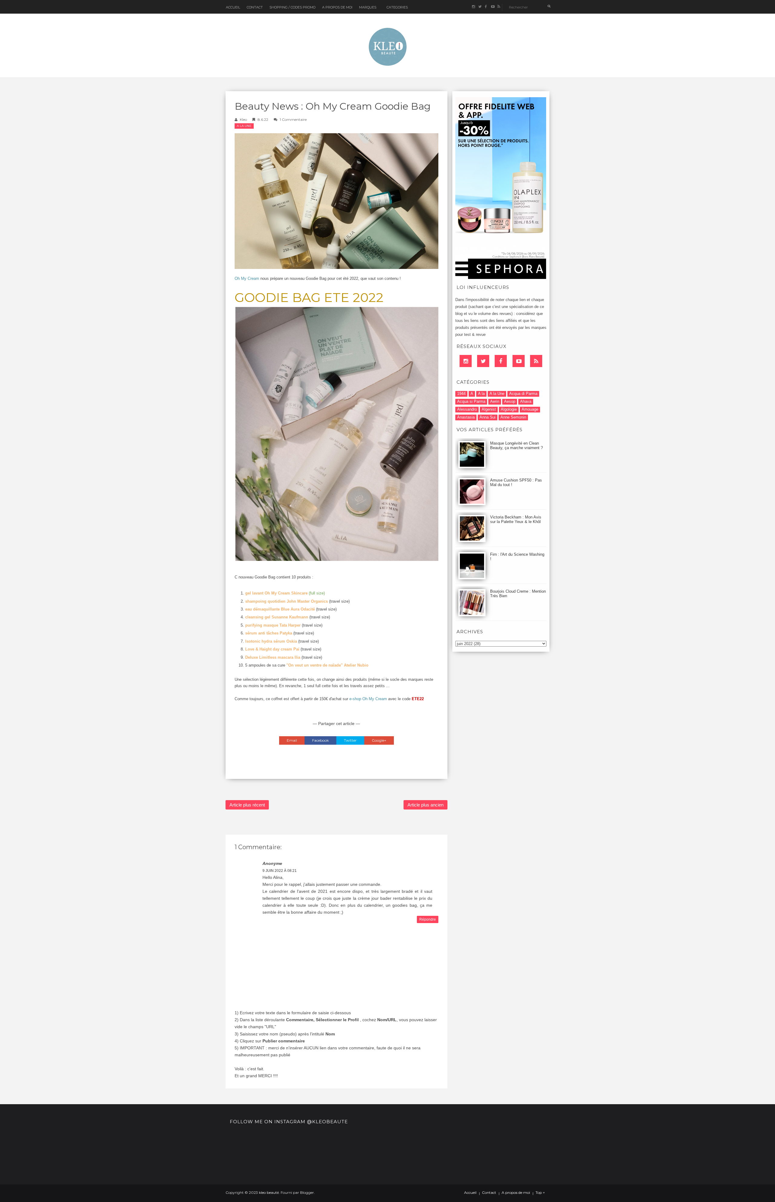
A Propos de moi (337, 7)
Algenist (489, 409)
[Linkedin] (466, 361)
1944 (461, 393)
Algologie (509, 409)
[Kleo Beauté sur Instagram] (473, 7)
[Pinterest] (519, 361)
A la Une (244, 126)
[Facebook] (501, 361)
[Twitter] (483, 361)
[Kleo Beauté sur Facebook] (486, 7)
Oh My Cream (247, 278)
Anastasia (466, 417)
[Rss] (536, 361)
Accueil (233, 7)
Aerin (494, 401)
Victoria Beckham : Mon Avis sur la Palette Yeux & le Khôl (515, 519)
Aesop (509, 401)
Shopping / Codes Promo (292, 7)
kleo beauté (269, 1192)
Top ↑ (540, 1192)
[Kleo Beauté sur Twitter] (480, 7)
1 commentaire (293, 119)
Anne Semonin (513, 417)
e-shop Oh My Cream (368, 699)
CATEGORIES (397, 7)
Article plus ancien (425, 804)
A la (481, 393)
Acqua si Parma (471, 401)
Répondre (427, 919)
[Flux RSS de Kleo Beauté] (499, 7)
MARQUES (367, 7)
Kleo (243, 119)
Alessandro (467, 409)
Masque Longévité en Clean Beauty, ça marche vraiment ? (516, 445)
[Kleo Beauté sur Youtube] (492, 7)
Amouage (530, 409)
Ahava (525, 401)
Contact (255, 7)
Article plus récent (247, 804)
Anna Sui (488, 417)
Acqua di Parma (523, 393)
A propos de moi (516, 1192)
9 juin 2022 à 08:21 (279, 871)
